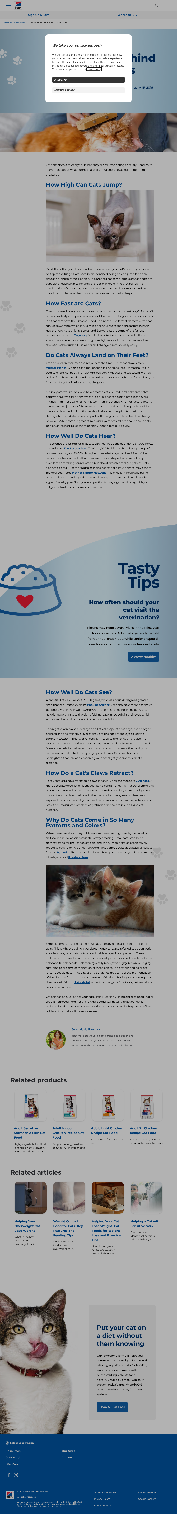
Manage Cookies (64, 90)
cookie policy (94, 69)
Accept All (60, 80)
